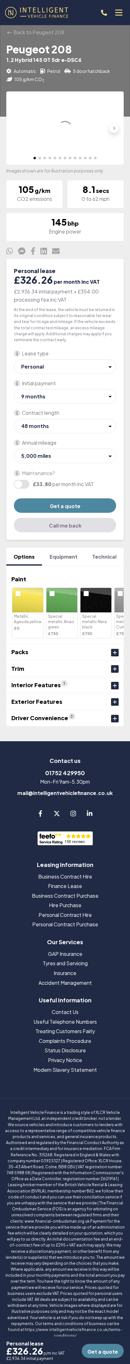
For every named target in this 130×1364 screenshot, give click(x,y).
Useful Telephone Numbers (65, 1021)
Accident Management (65, 982)
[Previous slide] (16, 128)
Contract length (40, 412)
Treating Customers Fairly (65, 1031)
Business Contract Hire (65, 876)
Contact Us (65, 1012)
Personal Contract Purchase (65, 924)
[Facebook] (40, 814)
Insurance (65, 973)
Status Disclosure (65, 1050)
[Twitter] (57, 814)
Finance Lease (65, 886)
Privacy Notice (65, 1060)
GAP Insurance (65, 953)
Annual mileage (39, 442)
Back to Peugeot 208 (38, 32)
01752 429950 (65, 772)
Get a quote (65, 506)
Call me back (65, 525)
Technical (104, 556)
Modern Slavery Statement (65, 1069)
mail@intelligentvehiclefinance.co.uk (65, 793)
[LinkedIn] (89, 814)
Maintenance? (38, 473)
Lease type (35, 353)
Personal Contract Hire (65, 915)
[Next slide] (114, 128)
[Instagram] (73, 814)
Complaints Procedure (65, 1041)
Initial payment (39, 383)
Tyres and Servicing (65, 963)
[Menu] (118, 12)
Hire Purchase (65, 905)
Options (24, 556)
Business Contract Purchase (65, 895)
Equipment (64, 556)
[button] (34, 158)
